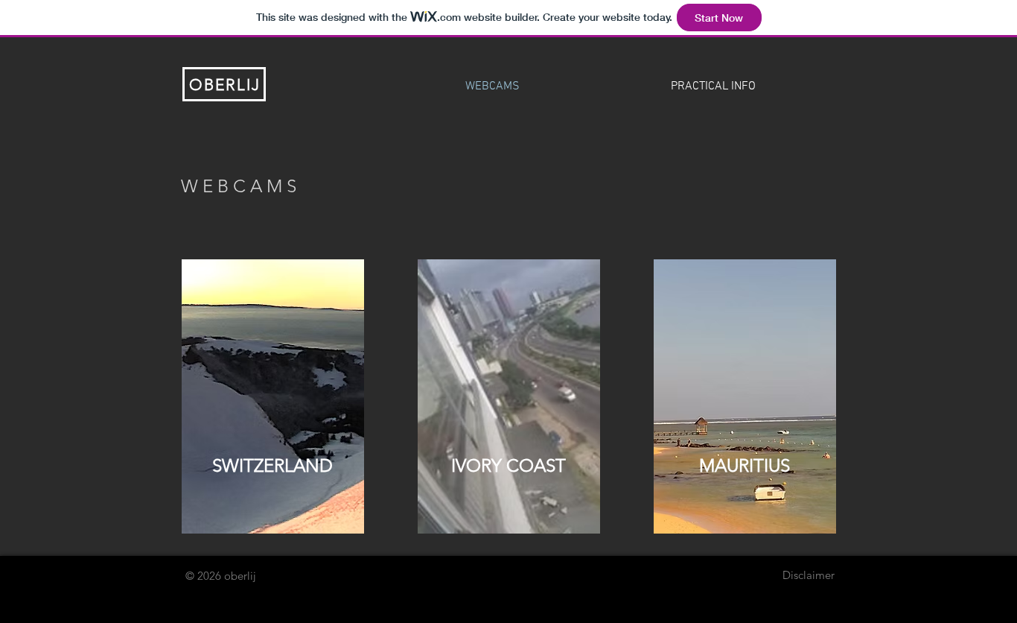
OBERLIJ (225, 84)
